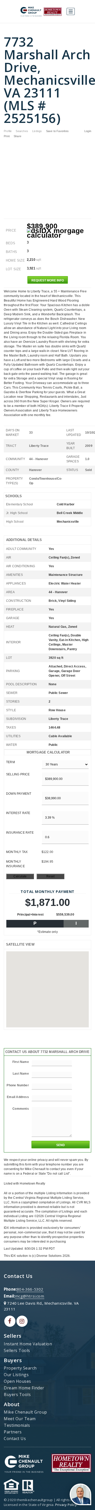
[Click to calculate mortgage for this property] (59, 233)
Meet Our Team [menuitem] (20, 1418)
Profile (8, 131)
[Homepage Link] (24, 1462)
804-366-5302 (30, 1289)
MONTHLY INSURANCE (15, 864)
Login (87, 131)
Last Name (21, 1073)
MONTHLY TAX (17, 852)
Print (7, 136)
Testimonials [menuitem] (17, 1425)
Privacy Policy (66, 1504)
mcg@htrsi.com (29, 1296)
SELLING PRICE (18, 774)
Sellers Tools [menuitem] (17, 1350)
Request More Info (47, 280)
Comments (20, 1108)
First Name (20, 1062)
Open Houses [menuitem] (17, 1381)
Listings (37, 131)
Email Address (18, 1097)
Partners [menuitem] (13, 1432)
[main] (47, 640)
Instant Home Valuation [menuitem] (28, 1344)
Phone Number (18, 1085)
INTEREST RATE (18, 813)
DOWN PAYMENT (18, 793)
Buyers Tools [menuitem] (17, 1394)
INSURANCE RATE (20, 832)
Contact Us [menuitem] (15, 1438)
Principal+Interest (30, 914)
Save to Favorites (57, 131)
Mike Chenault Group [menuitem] (25, 1412)
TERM (10, 762)
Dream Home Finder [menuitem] (24, 1388)
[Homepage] (41, 12)
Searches (22, 131)
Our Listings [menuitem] (16, 1374)
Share (18, 136)
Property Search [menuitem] (20, 1368)
